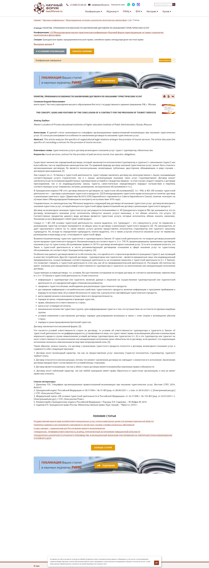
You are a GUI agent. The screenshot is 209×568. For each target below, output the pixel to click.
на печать (164, 96)
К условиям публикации (50, 51)
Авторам (151, 11)
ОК (156, 563)
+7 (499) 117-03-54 (78, 4)
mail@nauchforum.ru (100, 4)
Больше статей (103, 447)
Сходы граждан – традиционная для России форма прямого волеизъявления (69, 428)
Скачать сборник (82, 51)
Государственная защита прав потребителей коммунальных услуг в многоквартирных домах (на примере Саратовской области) (94, 421)
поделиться (173, 96)
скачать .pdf (168, 96)
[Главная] (48, 8)
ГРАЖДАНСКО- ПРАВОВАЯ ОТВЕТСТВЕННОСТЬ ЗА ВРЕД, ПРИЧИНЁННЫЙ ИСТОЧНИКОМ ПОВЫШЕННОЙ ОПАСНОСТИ (87, 432)
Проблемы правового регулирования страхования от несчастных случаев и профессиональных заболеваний (84, 424)
